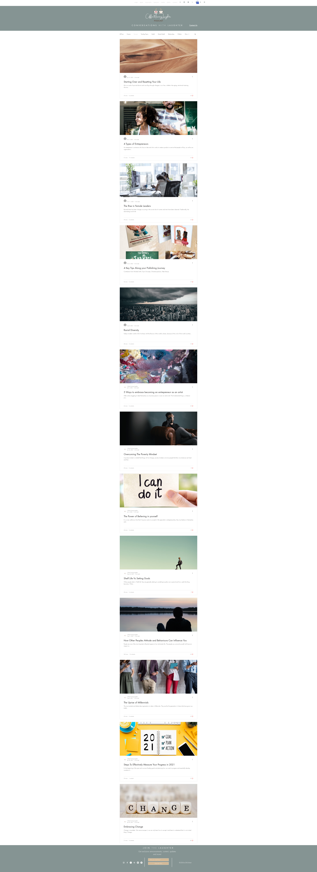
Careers (129, 34)
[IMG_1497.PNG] (188, 2)
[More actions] (193, 77)
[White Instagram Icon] (124, 863)
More (186, 34)
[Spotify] (138, 863)
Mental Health (161, 34)
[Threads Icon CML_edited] (180, 2)
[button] (197, 2)
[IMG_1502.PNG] (204, 2)
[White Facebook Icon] (127, 863)
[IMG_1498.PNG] (184, 2)
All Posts (121, 34)
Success (136, 34)
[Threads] (141, 863)
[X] (131, 863)
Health (153, 34)
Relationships (171, 34)
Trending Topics (144, 34)
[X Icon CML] (192, 2)
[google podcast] (200, 2)
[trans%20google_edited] (134, 863)
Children (180, 34)
